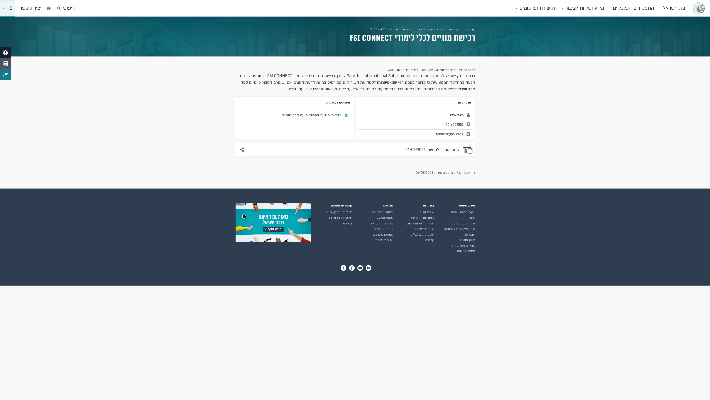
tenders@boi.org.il (450, 134)
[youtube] (360, 268)
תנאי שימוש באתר (463, 246)
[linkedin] (368, 268)
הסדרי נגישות (466, 251)
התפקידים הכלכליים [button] (632, 8)
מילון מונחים (467, 240)
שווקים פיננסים (383, 234)
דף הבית (470, 29)
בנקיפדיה (345, 223)
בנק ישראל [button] (673, 8)
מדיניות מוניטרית (382, 223)
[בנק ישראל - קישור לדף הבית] (699, 8)
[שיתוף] (242, 150)
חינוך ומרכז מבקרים (338, 218)
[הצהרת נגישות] (5, 52)
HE (9, 8)
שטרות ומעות (384, 240)
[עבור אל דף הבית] (48, 8)
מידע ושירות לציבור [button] (584, 8)
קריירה (429, 240)
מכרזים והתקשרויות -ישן (430, 29)
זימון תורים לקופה (422, 218)
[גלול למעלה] (699, 389)
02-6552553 (455, 125)
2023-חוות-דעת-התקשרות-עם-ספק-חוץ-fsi (312, 115)
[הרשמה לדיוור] (5, 74)
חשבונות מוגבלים (422, 234)
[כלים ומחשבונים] (5, 63)
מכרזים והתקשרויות (338, 212)
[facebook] (352, 268)
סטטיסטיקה (385, 218)
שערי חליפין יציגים (463, 212)
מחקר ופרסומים (382, 212)
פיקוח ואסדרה (383, 229)
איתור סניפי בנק (464, 223)
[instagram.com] (343, 268)
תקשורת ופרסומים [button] (537, 8)
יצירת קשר (427, 212)
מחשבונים (468, 218)
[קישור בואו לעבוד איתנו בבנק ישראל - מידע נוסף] (273, 222)
